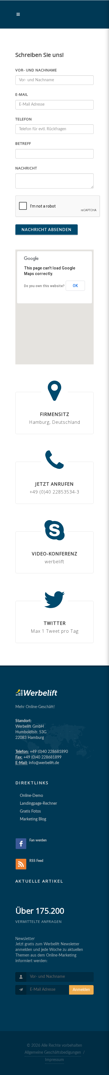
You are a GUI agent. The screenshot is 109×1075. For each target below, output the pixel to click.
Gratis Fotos (30, 811)
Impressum (54, 1060)
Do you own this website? (44, 286)
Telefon (23, 119)
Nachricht (26, 168)
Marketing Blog (33, 819)
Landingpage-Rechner (38, 804)
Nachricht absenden (47, 230)
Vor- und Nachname (36, 70)
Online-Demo (31, 796)
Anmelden (81, 990)
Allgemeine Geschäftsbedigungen (53, 1053)
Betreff (23, 143)
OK (75, 285)
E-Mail (21, 94)
